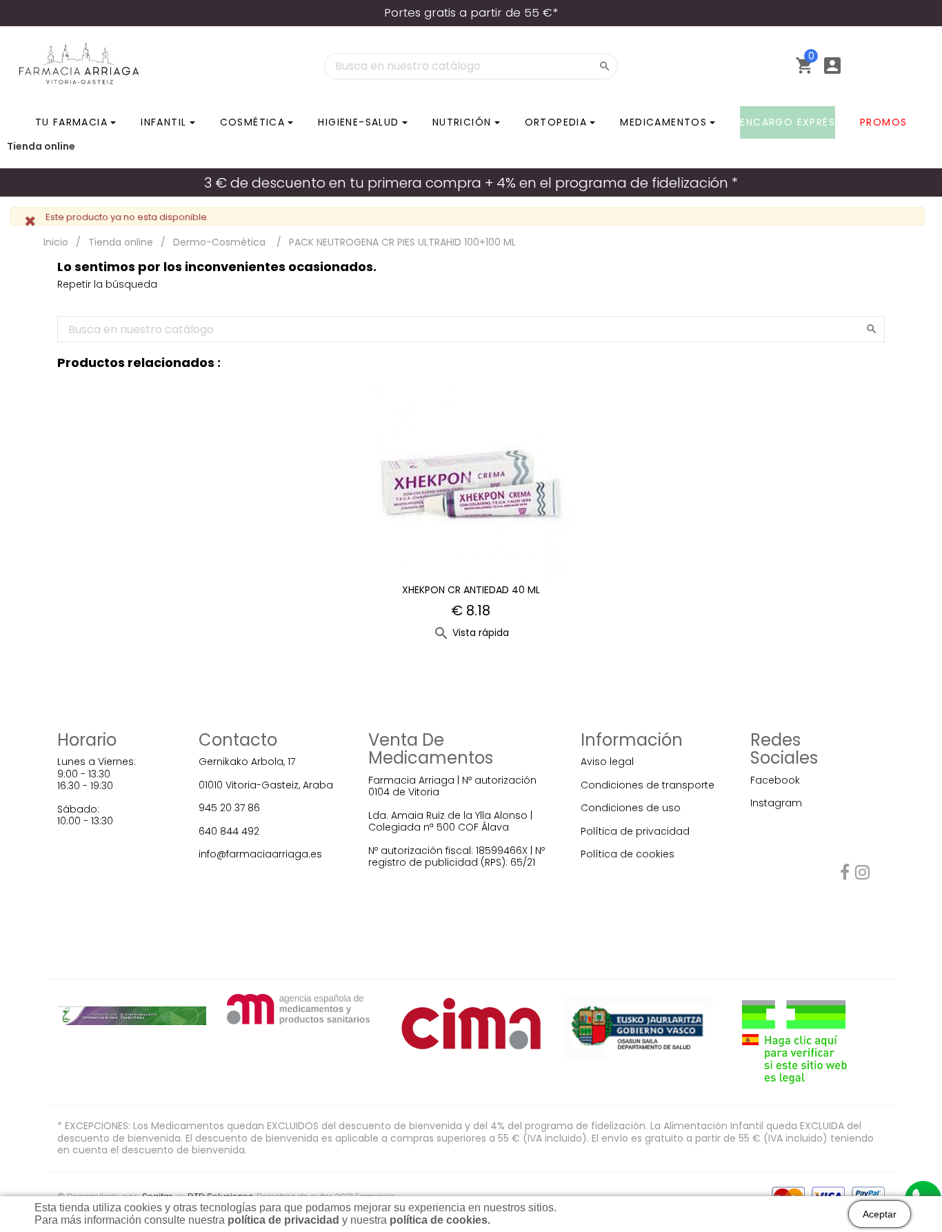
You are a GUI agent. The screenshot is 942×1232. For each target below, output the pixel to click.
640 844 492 (229, 831)
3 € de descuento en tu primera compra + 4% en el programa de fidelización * (471, 182)
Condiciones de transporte (647, 785)
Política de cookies (627, 854)
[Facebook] (845, 875)
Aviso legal (607, 761)
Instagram (776, 803)
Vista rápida (471, 632)
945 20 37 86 (229, 808)
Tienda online (41, 146)
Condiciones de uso (631, 808)
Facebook (775, 780)
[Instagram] (862, 875)
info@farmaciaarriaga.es (260, 854)
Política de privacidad (635, 831)
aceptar (879, 1214)
